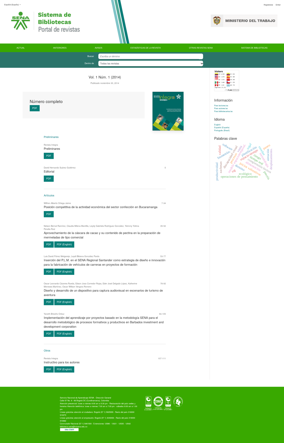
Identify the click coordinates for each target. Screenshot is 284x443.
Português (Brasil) (222, 130)
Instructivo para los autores (62, 362)
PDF (34, 108)
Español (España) (13, 5)
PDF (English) (64, 244)
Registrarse (268, 4)
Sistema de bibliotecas (254, 48)
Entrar (278, 4)
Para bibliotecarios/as (223, 111)
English (217, 124)
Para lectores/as (221, 105)
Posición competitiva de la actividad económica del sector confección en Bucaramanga (100, 207)
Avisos (98, 48)
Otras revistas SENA (201, 48)
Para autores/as (221, 108)
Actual (21, 48)
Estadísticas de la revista (145, 48)
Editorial (49, 171)
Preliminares (52, 148)
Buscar (90, 56)
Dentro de (89, 63)
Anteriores (59, 48)
